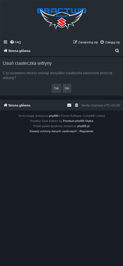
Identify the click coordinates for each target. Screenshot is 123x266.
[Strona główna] (61, 18)
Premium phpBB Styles (78, 120)
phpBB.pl (83, 126)
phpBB (53, 115)
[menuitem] (15, 42)
